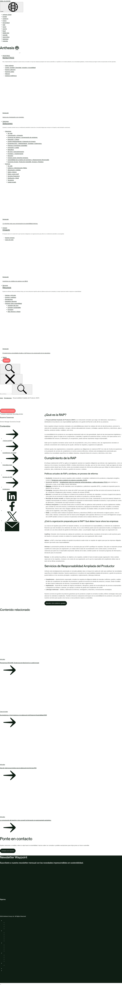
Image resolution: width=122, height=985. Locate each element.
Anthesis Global (7, 14)
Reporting (10, 155)
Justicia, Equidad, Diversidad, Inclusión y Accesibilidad (20, 67)
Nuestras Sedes (9, 71)
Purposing (10, 309)
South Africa (6, 37)
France (4, 20)
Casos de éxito (9, 239)
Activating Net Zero (13, 305)
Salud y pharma (12, 172)
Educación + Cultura (13, 139)
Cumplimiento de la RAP (9, 452)
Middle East (6, 33)
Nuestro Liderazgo (10, 69)
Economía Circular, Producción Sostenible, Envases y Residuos (25, 161)
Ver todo (10, 133)
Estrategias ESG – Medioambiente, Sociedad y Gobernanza (25, 143)
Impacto (5, 228)
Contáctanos (6, 489)
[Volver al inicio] (9, 982)
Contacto (6, 360)
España (2, 11)
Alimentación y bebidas (14, 170)
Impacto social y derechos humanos (18, 157)
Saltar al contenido (5, 1)
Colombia (5, 41)
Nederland (5, 39)
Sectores (7, 164)
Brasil (4, 31)
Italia (4, 24)
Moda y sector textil (13, 174)
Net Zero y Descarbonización (16, 151)
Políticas (5, 970)
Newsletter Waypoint (11, 301)
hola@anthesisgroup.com (12, 965)
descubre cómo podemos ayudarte (56, 603)
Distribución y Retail (13, 178)
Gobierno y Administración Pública (17, 168)
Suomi (4, 26)
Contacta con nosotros (7, 411)
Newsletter (8, 961)
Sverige (5, 29)
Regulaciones (9, 299)
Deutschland (6, 22)
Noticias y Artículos (10, 295)
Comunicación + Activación (15, 135)
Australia (5, 35)
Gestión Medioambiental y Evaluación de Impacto (22, 141)
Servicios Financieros (14, 176)
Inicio (1, 398)
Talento (5, 357)
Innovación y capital (13, 147)
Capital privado (12, 182)
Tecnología (11, 180)
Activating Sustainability (14, 307)
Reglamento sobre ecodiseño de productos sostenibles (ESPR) (69, 480)
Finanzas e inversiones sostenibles (17, 145)
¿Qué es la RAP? (7, 440)
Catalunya (5, 18)
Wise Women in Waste (14, 311)
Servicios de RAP (7, 477)
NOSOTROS (6, 55)
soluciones (5, 930)
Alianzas (7, 73)
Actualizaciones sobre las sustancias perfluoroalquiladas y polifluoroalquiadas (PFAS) (84, 482)
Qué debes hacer (7, 465)
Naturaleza (11, 149)
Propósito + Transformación (15, 153)
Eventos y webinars (10, 297)
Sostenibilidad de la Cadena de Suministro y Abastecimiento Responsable (28, 159)
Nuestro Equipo (9, 928)
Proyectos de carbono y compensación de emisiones (23, 137)
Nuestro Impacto (9, 237)
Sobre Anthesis (9, 65)
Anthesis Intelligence (11, 75)
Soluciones (6, 121)
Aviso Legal (6, 968)
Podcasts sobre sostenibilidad (13, 303)
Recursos (5, 285)
